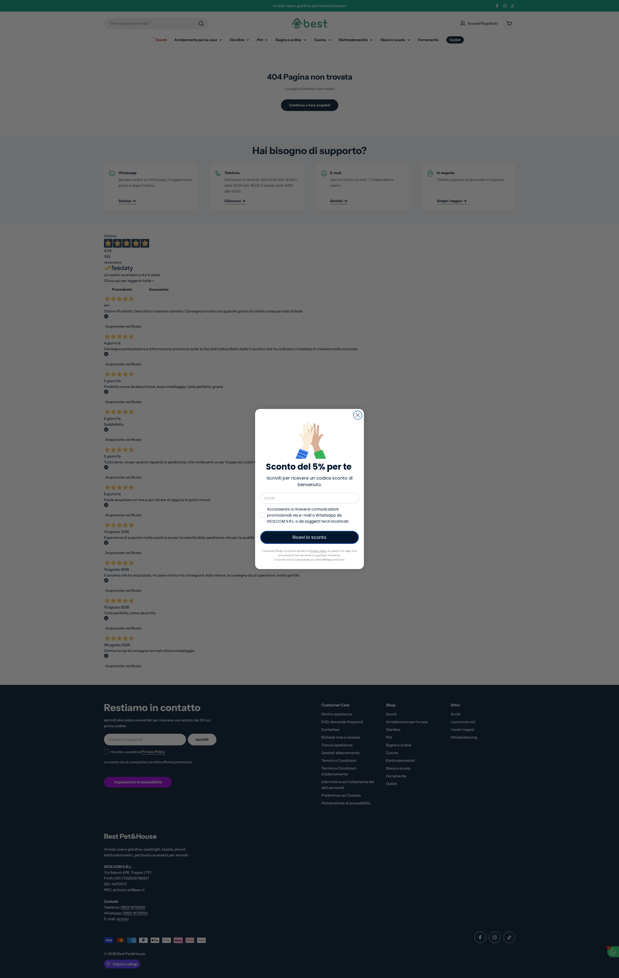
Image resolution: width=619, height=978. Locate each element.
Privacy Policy (318, 551)
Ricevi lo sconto (309, 537)
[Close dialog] (358, 415)
